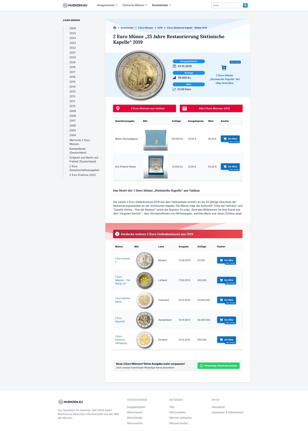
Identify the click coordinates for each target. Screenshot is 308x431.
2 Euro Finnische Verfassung (121, 339)
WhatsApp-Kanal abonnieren (221, 365)
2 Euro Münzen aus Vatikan (148, 108)
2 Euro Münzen (145, 27)
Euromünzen (127, 27)
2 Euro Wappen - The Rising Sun (122, 280)
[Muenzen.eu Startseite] (76, 5)
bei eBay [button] (232, 138)
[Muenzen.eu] (114, 27)
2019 (159, 27)
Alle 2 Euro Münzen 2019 (214, 108)
